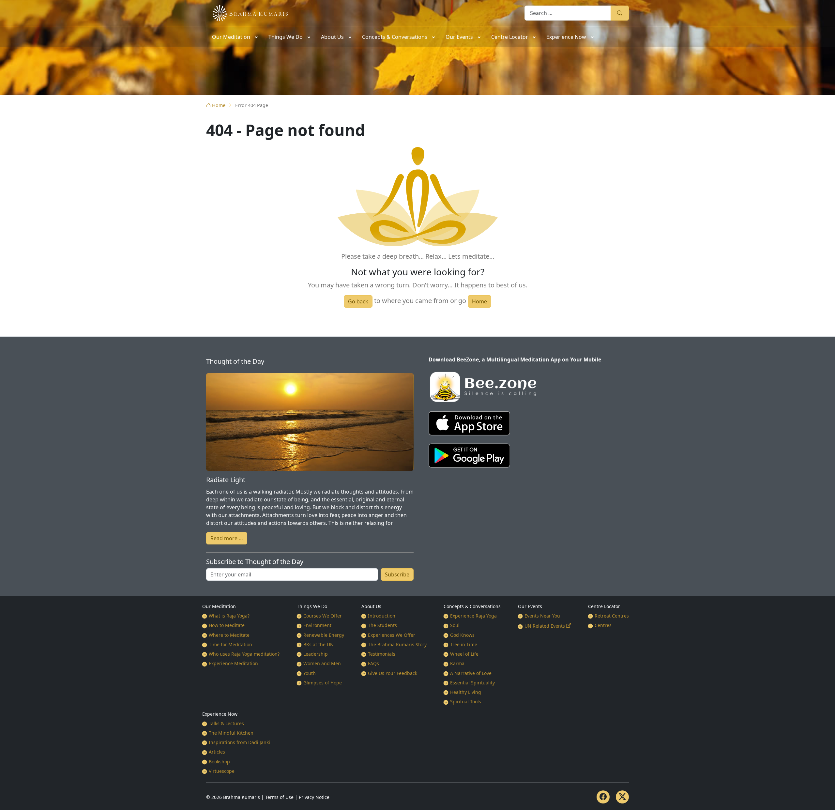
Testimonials (381, 654)
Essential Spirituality (472, 683)
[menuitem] (234, 36)
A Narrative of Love (471, 673)
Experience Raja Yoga (473, 616)
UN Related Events (544, 626)
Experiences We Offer (391, 635)
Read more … (226, 538)
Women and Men (322, 663)
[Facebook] (603, 796)
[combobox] (567, 13)
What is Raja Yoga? (229, 616)
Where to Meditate (229, 635)
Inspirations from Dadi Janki (239, 742)
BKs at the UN (318, 644)
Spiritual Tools (465, 701)
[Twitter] (622, 796)
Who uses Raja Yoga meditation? (244, 654)
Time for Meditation (230, 644)
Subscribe (397, 574)
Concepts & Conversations (472, 606)
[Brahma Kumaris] (247, 12)
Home (218, 105)
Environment (317, 625)
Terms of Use (279, 797)
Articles (217, 752)
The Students (382, 625)
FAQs (373, 663)
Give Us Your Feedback (392, 673)
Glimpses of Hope (322, 683)
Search (620, 13)
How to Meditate (227, 625)
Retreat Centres (612, 616)
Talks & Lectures (226, 723)
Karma (457, 663)
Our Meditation (219, 606)
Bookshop (219, 761)
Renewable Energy (323, 635)
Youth (309, 673)
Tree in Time (463, 644)
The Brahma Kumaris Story (397, 644)
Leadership (315, 654)
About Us (371, 606)
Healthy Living (465, 692)
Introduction (381, 616)
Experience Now (219, 714)
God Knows (462, 635)
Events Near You (542, 616)
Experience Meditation (233, 663)
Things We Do (312, 606)
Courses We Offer (322, 616)
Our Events (530, 606)
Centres (603, 625)
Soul (455, 625)
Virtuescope (222, 771)
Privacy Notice (314, 797)
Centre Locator (604, 606)
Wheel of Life (464, 654)
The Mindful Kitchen (231, 733)
